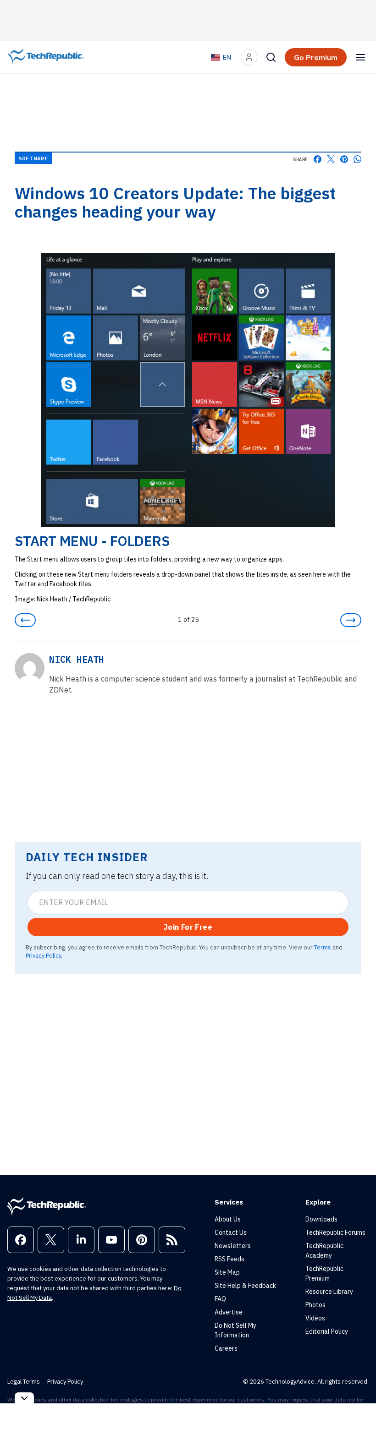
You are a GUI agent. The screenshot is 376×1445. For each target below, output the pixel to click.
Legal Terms (23, 1381)
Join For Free (188, 927)
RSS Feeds (229, 1259)
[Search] (271, 57)
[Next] (350, 620)
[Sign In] (249, 57)
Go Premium (315, 57)
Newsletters (233, 1246)
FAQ (220, 1299)
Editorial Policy (326, 1331)
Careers (226, 1348)
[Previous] (25, 620)
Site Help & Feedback (245, 1285)
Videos (315, 1318)
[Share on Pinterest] (344, 159)
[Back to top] (358, 1417)
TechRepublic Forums (335, 1232)
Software (33, 158)
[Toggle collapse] (24, 1398)
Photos (315, 1305)
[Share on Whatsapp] (357, 159)
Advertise (229, 1312)
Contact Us (231, 1232)
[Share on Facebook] (317, 159)
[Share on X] (331, 159)
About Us (228, 1219)
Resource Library (329, 1291)
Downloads (321, 1219)
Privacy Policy (43, 955)
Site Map (227, 1272)
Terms (322, 947)
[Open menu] (360, 57)
